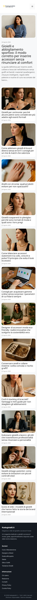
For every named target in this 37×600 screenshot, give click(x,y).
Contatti (4, 582)
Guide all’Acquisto (8, 556)
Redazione (5, 579)
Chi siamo (5, 575)
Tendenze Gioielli (7, 566)
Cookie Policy (6, 588)
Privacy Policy (6, 585)
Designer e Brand (7, 553)
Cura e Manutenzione (9, 550)
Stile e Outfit (6, 562)
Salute (4, 559)
